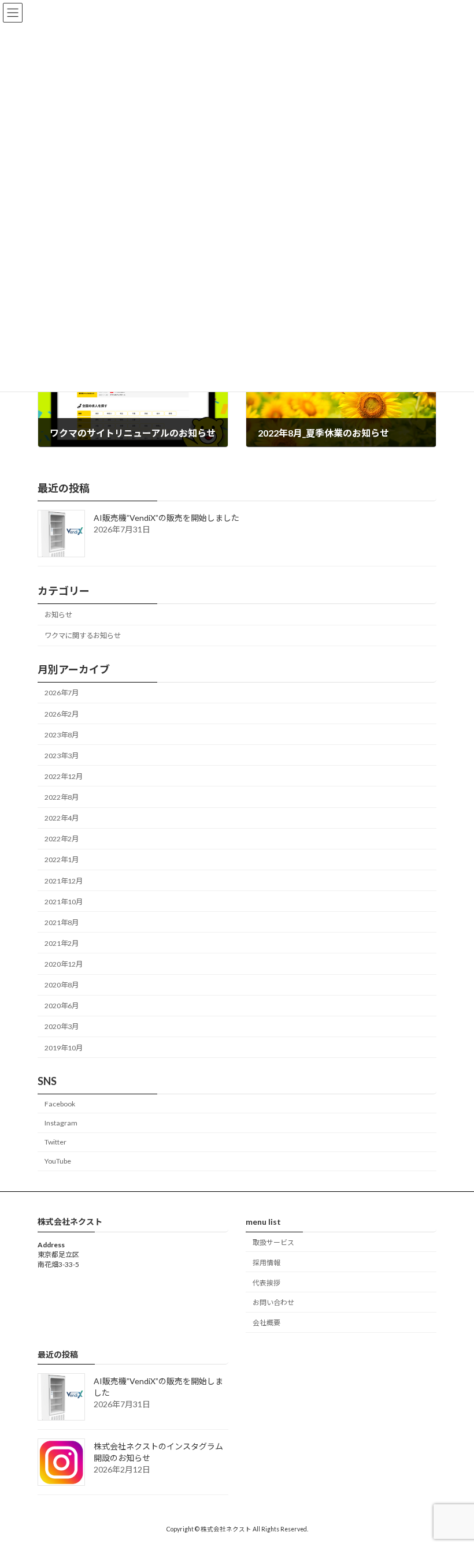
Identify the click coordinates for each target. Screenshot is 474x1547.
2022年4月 (62, 818)
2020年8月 (62, 985)
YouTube (58, 1161)
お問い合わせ (273, 1302)
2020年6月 (62, 1005)
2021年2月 (62, 943)
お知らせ (58, 614)
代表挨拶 (266, 1282)
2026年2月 (62, 713)
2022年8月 (62, 797)
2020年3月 (62, 1026)
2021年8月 (62, 922)
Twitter (55, 1142)
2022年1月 (62, 859)
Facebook (60, 1103)
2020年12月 (64, 964)
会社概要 (266, 1322)
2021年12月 (64, 880)
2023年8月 (62, 734)
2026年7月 (62, 692)
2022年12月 (64, 776)
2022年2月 (62, 838)
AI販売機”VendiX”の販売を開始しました (166, 518)
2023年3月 (62, 755)
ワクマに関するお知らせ (83, 635)
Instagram (61, 1123)
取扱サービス (273, 1242)
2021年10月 (64, 901)
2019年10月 (64, 1047)
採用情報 (266, 1262)
